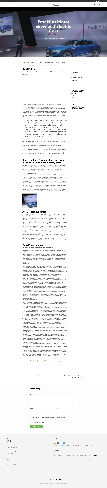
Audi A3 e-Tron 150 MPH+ (41, 360)
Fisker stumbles (75, 72)
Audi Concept (32, 104)
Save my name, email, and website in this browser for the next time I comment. (48, 417)
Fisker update (74, 80)
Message (32, 394)
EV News (63, 38)
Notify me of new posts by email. (38, 422)
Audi (60, 38)
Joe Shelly (74, 93)
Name (31, 408)
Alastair (45, 38)
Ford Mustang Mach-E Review (77, 74)
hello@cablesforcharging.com (13, 451)
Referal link (78, 459)
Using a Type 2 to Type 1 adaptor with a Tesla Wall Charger (78, 91)
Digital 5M (65, 483)
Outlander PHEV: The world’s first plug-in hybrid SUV (78, 104)
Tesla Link (95, 455)
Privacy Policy (56, 450)
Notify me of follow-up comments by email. (41, 420)
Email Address (57, 408)
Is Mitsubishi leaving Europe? (77, 95)
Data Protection (56, 451)
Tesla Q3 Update (75, 75)
